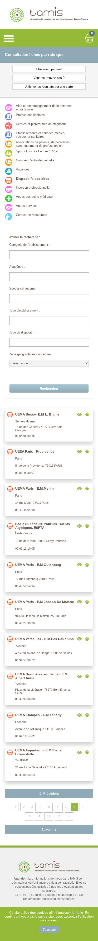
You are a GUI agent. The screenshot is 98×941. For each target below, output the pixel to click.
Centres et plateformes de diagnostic (41, 124)
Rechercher (49, 388)
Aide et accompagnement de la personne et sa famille (44, 107)
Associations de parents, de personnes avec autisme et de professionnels (43, 144)
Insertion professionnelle (32, 187)
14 (69, 816)
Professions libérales (30, 115)
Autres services (27, 206)
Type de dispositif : (22, 332)
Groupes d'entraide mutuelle (35, 160)
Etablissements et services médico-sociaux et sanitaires (40, 134)
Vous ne (49, 78)
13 (59, 816)
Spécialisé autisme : (23, 288)
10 (29, 816)
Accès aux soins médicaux (34, 196)
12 (48, 816)
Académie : (17, 266)
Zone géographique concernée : (31, 354)
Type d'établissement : (24, 310)
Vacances (22, 169)
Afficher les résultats (49, 86)
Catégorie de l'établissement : (29, 244)
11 (38, 816)
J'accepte (49, 929)
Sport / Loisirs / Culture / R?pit (37, 151)
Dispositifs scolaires (32, 179)
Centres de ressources (31, 215)
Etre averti (49, 69)
